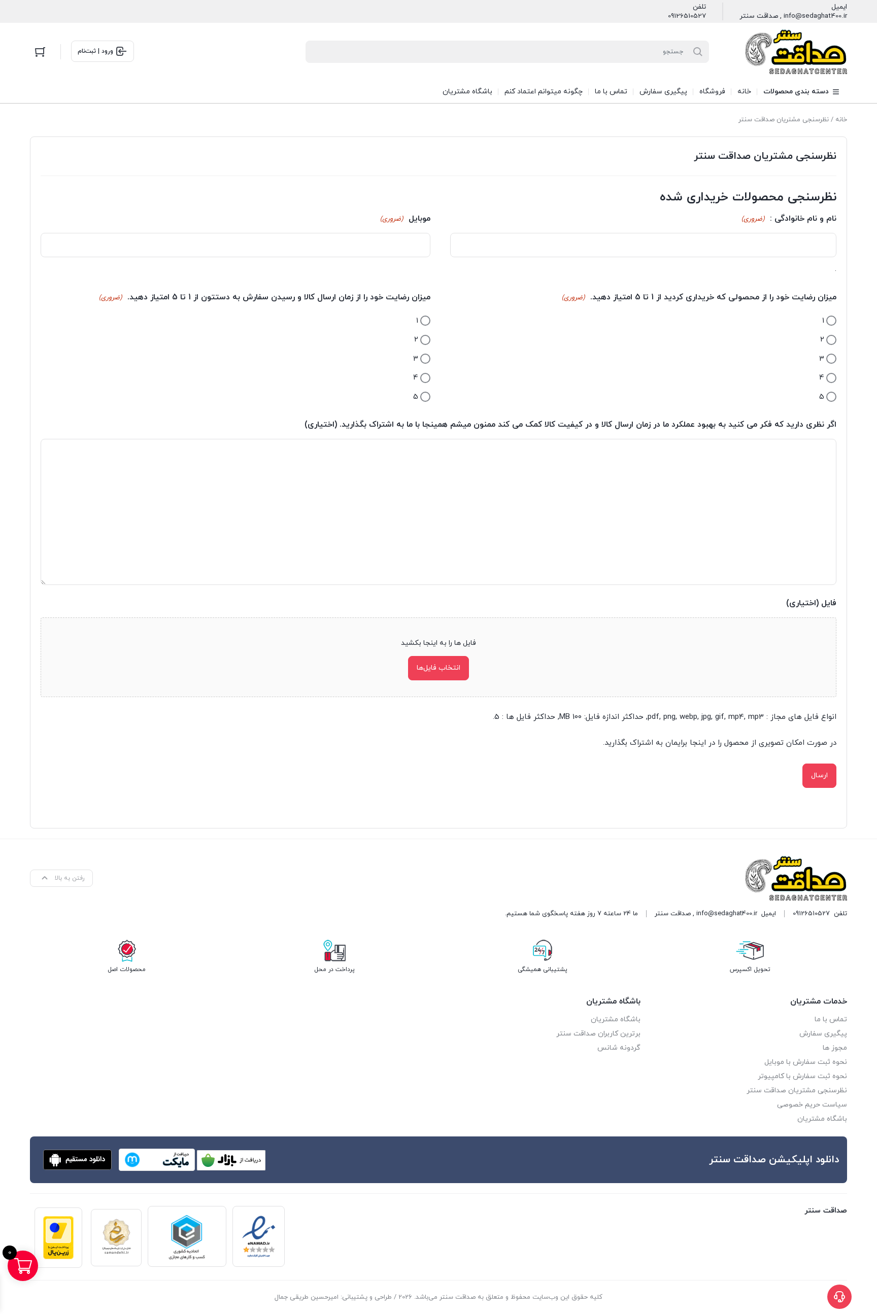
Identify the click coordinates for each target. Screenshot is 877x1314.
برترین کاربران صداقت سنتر (598, 1034)
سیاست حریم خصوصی (812, 1105)
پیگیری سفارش (823, 1034)
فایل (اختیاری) (811, 603)
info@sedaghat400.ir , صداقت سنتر (793, 16)
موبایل (405, 218)
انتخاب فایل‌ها (438, 668)
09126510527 (687, 16)
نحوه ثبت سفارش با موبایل (805, 1062)
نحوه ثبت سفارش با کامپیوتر (802, 1076)
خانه (841, 119)
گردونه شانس (618, 1048)
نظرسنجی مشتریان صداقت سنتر (797, 1090)
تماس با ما (831, 1019)
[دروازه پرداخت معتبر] (58, 1237)
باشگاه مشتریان (822, 1119)
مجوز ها (835, 1048)
